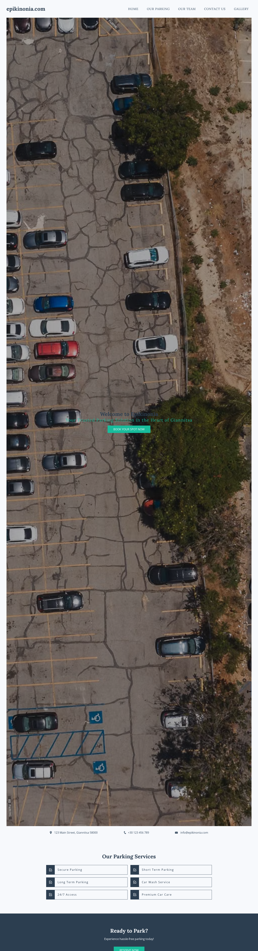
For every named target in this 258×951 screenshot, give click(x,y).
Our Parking (158, 9)
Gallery (241, 9)
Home (133, 9)
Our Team (187, 9)
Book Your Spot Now (129, 429)
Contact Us (215, 9)
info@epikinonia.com (194, 832)
